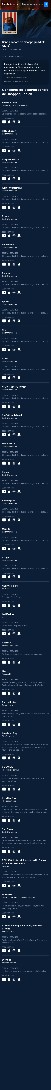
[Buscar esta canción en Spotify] (14, 122)
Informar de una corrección (16, 81)
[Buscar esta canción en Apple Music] (9, 122)
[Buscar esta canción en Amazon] (19, 122)
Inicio (4, 56)
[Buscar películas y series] (46, 4)
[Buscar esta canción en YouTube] (4, 122)
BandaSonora (10, 4)
